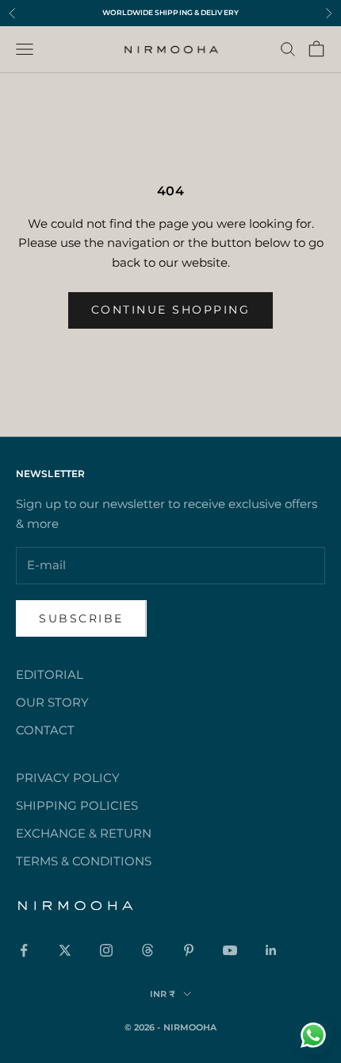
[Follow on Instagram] (106, 950)
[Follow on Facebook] (24, 950)
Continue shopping (171, 309)
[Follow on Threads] (147, 950)
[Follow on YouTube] (230, 950)
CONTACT (45, 730)
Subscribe (81, 618)
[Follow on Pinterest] (189, 950)
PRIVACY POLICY (68, 777)
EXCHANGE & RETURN (83, 833)
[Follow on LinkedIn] (271, 950)
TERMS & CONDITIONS (83, 861)
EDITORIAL (49, 674)
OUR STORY (52, 702)
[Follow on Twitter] (65, 950)
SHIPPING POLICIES (77, 805)
